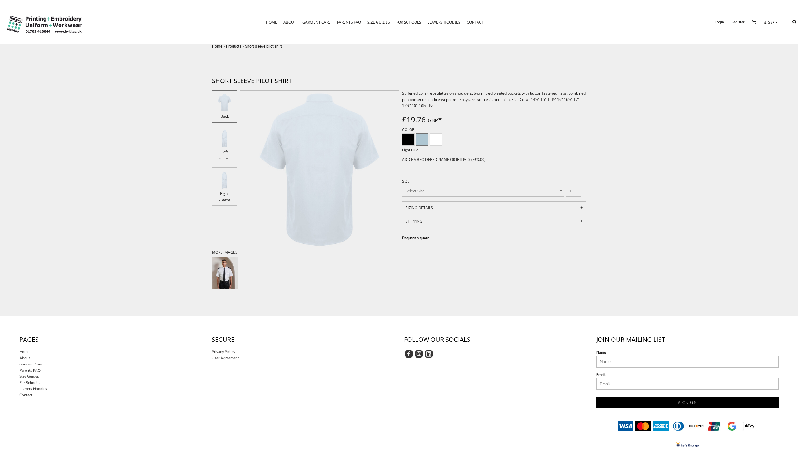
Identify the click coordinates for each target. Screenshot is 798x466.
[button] (754, 22)
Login (719, 22)
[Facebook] (409, 354)
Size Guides (29, 376)
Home (217, 46)
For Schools (29, 382)
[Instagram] (419, 354)
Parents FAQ (30, 370)
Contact (25, 395)
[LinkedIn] (429, 354)
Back (224, 116)
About (24, 357)
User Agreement (225, 357)
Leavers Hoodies (33, 388)
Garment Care (30, 364)
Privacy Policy (223, 351)
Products (233, 46)
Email (601, 374)
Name (601, 352)
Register (738, 22)
